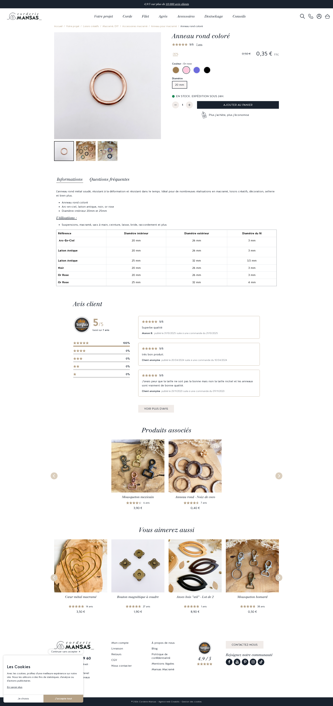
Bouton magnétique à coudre (138, 597)
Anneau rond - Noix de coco (195, 497)
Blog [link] (155, 648)
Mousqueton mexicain (138, 497)
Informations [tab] (70, 179)
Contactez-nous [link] (245, 645)
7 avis (199, 44)
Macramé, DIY (111, 26)
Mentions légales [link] (163, 663)
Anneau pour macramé (164, 26)
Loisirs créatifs (91, 26)
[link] (311, 16)
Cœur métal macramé (80, 597)
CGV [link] (114, 660)
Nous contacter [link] (121, 666)
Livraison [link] (117, 648)
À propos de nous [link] (163, 643)
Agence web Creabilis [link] (169, 701)
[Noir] (207, 70)
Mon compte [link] (120, 643)
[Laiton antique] (176, 70)
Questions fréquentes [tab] (109, 179)
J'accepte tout (63, 698)
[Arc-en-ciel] (196, 70)
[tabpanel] (166, 237)
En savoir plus (14, 687)
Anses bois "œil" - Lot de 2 (195, 597)
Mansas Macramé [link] (163, 669)
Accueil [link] (58, 26)
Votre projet (72, 26)
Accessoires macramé (134, 26)
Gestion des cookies (192, 701)
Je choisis (23, 698)
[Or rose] (186, 70)
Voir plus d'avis (156, 408)
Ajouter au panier (238, 105)
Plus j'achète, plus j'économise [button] (229, 115)
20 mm (179, 85)
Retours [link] (116, 654)
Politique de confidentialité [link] (161, 656)
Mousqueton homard (252, 597)
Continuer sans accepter (64, 651)
